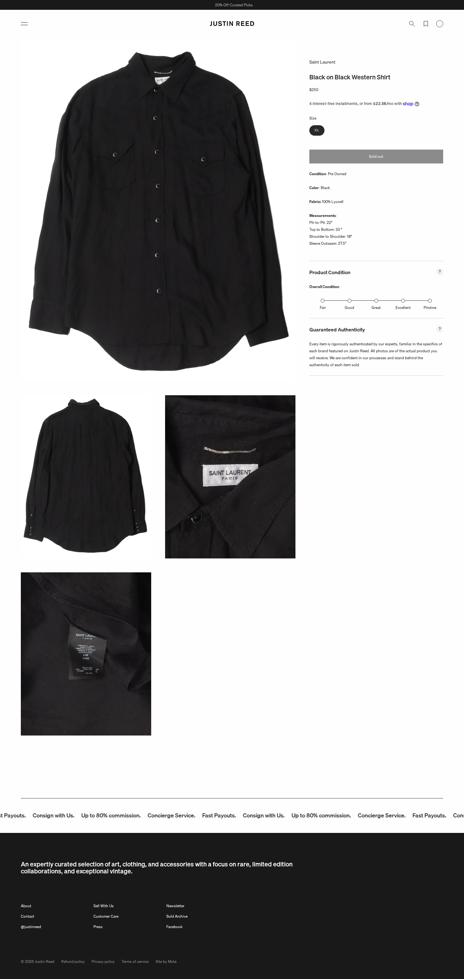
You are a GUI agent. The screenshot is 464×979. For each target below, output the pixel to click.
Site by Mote (166, 961)
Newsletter (175, 906)
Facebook (174, 927)
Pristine (430, 308)
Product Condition (329, 272)
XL (319, 131)
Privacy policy (103, 961)
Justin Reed (44, 961)
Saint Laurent (322, 61)
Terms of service (135, 961)
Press (98, 927)
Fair (323, 308)
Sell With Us (103, 906)
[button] (24, 23)
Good (349, 308)
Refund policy (73, 961)
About (26, 906)
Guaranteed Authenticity (337, 329)
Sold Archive (176, 916)
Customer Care (105, 916)
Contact (27, 916)
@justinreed (31, 927)
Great (376, 308)
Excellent (403, 308)
